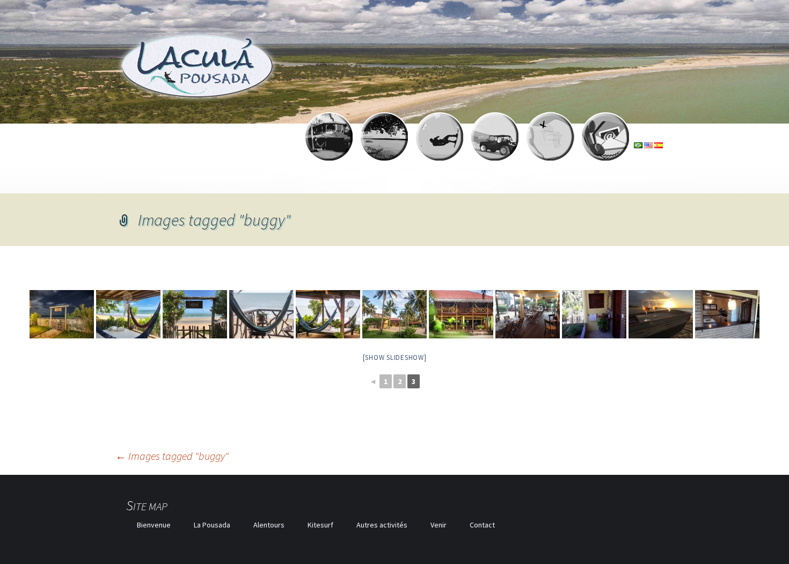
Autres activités (381, 525)
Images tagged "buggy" (172, 455)
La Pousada (212, 525)
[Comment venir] (550, 145)
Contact (482, 525)
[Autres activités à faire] (495, 145)
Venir (438, 525)
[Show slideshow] (395, 357)
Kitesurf (320, 525)
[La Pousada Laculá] (329, 145)
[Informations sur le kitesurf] (439, 145)
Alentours (268, 525)
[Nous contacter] (605, 145)
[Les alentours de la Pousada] (384, 145)
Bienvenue (154, 525)
